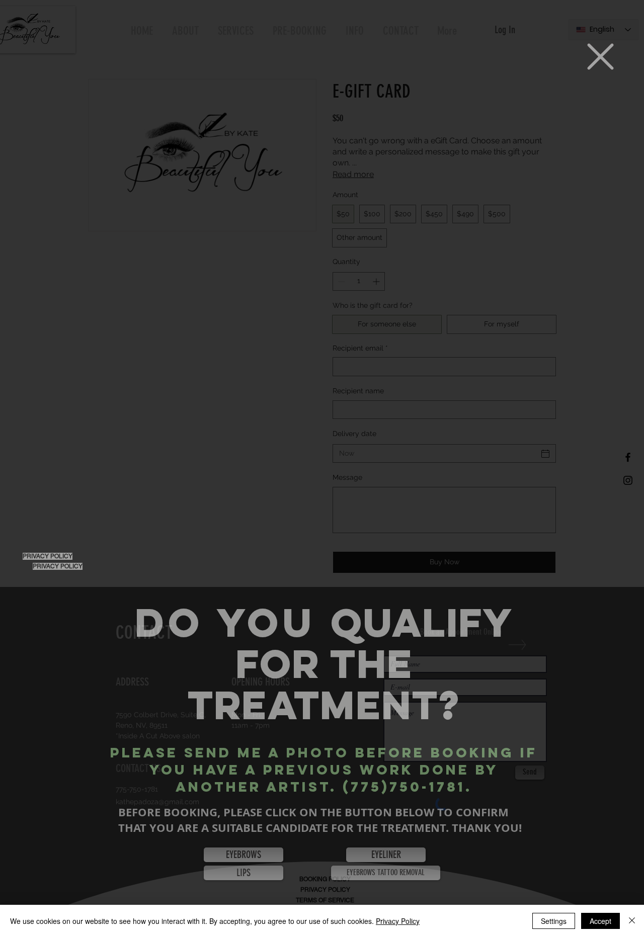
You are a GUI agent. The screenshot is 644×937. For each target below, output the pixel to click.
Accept (600, 921)
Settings (554, 921)
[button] (600, 56)
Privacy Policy (398, 921)
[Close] (632, 921)
